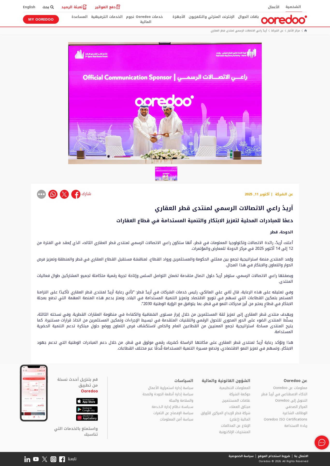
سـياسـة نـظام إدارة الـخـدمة (172, 407)
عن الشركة (277, 31)
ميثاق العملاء (239, 407)
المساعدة (80, 17)
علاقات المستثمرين (236, 400)
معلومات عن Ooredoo (290, 388)
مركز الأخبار (293, 31)
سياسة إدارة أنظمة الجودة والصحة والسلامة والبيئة (168, 397)
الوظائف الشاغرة (295, 413)
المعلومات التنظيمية (234, 388)
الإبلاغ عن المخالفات (235, 426)
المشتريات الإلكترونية (234, 432)
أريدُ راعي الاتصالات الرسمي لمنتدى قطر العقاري (239, 31)
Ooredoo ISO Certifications (285, 419)
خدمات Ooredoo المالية (149, 19)
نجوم (130, 17)
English (29, 7)
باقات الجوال (248, 17)
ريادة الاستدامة (295, 426)
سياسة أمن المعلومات (176, 419)
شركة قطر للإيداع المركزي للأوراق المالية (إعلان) (225, 416)
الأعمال (274, 7)
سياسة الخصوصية (241, 456)
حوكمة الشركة (239, 394)
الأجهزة (178, 17)
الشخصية (293, 7)
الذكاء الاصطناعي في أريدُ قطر (284, 394)
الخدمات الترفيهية (107, 17)
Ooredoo (89, 391)
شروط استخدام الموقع (274, 456)
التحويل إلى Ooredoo (291, 400)
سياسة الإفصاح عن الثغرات (173, 413)
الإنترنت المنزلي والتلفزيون (212, 17)
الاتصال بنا (301, 456)
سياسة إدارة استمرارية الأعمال (170, 388)
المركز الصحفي (296, 407)
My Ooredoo (41, 19)
